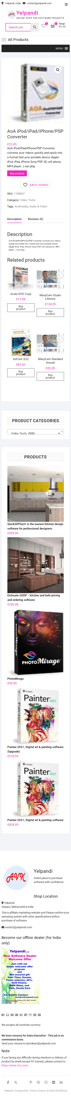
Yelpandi (27, 13)
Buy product (17, 173)
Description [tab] (14, 219)
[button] (59, 48)
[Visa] (12, 1013)
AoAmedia (21, 206)
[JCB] (39, 1013)
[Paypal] (16, 1013)
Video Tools (27, 200)
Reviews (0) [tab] (35, 219)
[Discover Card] (25, 1013)
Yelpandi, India (13, 3)
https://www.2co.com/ (15, 1065)
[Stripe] (34, 1013)
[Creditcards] (30, 1013)
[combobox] (35, 431)
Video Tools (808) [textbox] (34, 433)
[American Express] (3, 1013)
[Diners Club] (21, 1013)
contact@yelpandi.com (38, 3)
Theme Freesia (37, 1090)
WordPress (61, 1090)
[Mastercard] (7, 1013)
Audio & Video (38, 206)
